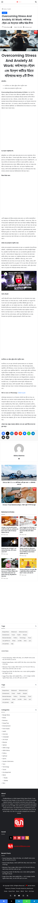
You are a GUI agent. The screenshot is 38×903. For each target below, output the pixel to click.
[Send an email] (11, 27)
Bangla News (5, 631)
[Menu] (2, 2)
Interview (5, 734)
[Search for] (36, 2)
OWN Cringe (5, 747)
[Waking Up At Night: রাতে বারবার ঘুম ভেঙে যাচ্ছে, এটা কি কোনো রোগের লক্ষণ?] (9, 542)
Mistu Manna (7, 27)
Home (5, 9)
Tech (3, 764)
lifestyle (25, 634)
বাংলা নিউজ (19, 640)
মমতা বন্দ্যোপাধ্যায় (5, 643)
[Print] (7, 437)
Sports (4, 758)
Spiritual (4, 756)
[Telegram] (33, 433)
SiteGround (30, 888)
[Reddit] (20, 433)
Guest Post (12, 891)
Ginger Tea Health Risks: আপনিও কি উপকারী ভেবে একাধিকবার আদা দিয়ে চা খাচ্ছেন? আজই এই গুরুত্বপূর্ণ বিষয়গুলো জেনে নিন (9, 530)
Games (6, 780)
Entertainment (5, 634)
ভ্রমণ (30, 640)
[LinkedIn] (12, 433)
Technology (23, 637)
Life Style (5, 739)
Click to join (21, 393)
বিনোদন (25, 640)
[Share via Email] (3, 437)
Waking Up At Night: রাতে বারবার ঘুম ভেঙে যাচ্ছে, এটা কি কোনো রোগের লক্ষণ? (8, 550)
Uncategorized (6, 772)
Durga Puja (5, 723)
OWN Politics (6, 750)
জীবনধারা (13, 640)
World (4, 775)
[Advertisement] (19, 130)
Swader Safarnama (7, 761)
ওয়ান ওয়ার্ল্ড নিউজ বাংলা (6, 640)
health (9, 9)
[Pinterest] (16, 433)
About (17, 891)
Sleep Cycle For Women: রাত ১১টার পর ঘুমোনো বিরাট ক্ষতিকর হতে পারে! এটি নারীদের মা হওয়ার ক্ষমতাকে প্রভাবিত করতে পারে (28, 551)
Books (4, 717)
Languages (5, 736)
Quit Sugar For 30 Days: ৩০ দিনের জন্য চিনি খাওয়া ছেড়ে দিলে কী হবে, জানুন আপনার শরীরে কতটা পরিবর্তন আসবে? (28, 530)
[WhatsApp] (29, 433)
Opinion (4, 745)
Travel (29, 637)
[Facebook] (3, 433)
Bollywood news (23, 631)
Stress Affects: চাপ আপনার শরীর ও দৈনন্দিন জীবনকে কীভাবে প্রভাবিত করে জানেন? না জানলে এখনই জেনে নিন (28, 571)
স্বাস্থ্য (12, 643)
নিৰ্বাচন (3, 783)
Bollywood (14, 631)
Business (5, 720)
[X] (7, 433)
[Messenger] (24, 433)
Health (19, 634)
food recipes (6, 728)
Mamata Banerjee (6, 637)
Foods (13, 634)
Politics (15, 637)
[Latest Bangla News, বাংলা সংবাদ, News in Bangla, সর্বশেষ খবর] (19, 1)
